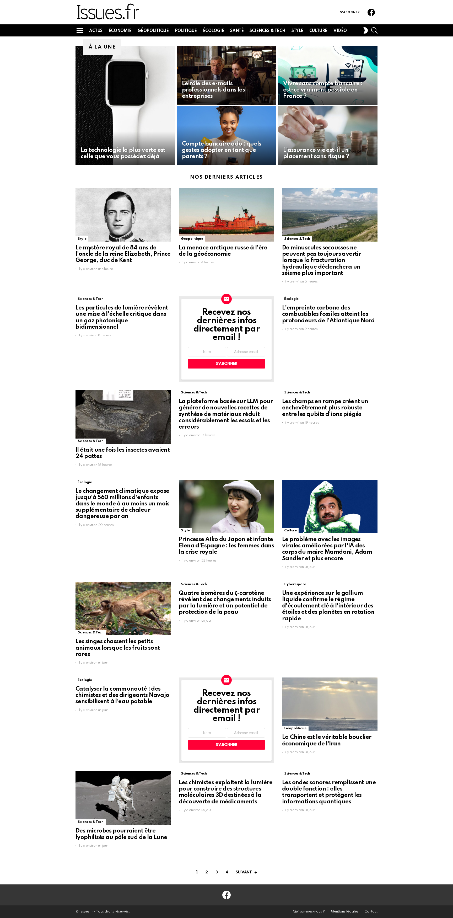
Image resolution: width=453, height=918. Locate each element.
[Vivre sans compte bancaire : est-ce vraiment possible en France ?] (328, 75)
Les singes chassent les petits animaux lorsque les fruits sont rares (118, 648)
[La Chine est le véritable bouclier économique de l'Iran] (330, 704)
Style (297, 31)
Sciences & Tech (267, 31)
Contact (371, 911)
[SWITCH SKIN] (365, 30)
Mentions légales (344, 911)
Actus (96, 31)
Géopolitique (153, 31)
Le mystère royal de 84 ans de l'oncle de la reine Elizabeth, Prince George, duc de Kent (123, 254)
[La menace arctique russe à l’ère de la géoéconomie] (226, 215)
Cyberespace (295, 584)
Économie (120, 31)
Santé (237, 31)
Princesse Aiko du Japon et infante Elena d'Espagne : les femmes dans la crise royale (226, 546)
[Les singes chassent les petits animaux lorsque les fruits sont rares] (123, 609)
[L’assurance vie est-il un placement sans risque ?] (328, 135)
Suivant (244, 872)
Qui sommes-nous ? (309, 911)
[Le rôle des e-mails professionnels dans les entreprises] (226, 75)
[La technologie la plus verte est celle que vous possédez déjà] (125, 105)
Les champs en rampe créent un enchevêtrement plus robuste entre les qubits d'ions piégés (325, 408)
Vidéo (340, 31)
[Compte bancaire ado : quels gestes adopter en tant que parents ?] (226, 135)
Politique (186, 31)
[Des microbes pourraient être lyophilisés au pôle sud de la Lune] (123, 798)
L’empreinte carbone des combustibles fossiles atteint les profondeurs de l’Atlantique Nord (328, 314)
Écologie (213, 31)
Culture (318, 31)
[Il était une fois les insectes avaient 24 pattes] (123, 417)
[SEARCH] (374, 30)
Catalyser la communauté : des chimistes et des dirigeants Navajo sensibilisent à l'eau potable (122, 695)
